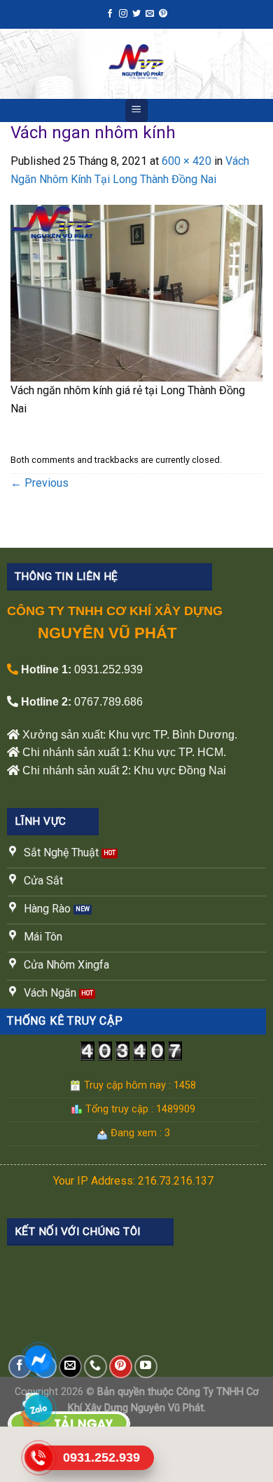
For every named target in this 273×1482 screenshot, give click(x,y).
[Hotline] (38, 1457)
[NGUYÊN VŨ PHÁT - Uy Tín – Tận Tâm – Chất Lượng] (136, 64)
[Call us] (95, 1366)
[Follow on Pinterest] (163, 14)
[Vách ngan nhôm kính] (136, 292)
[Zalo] (38, 1408)
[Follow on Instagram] (123, 14)
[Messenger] (38, 1359)
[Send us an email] (150, 14)
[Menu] (136, 110)
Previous (39, 483)
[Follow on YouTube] (146, 1366)
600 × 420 (186, 161)
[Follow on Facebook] (110, 14)
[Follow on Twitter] (136, 14)
